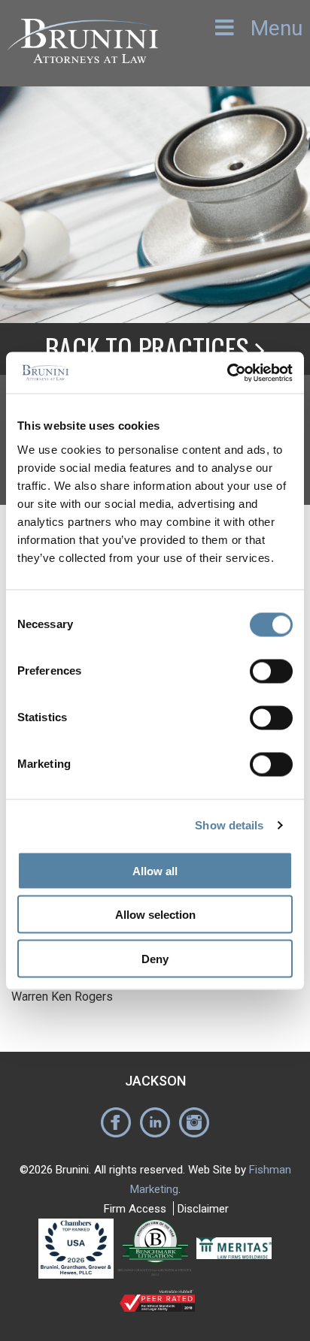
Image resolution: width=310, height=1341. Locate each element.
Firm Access (135, 1209)
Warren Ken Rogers (62, 996)
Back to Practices (150, 347)
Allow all (155, 870)
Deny (155, 958)
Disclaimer (203, 1209)
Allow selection (155, 914)
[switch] (271, 671)
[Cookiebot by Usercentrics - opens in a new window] (227, 372)
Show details (229, 825)
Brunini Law (83, 51)
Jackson (155, 1081)
